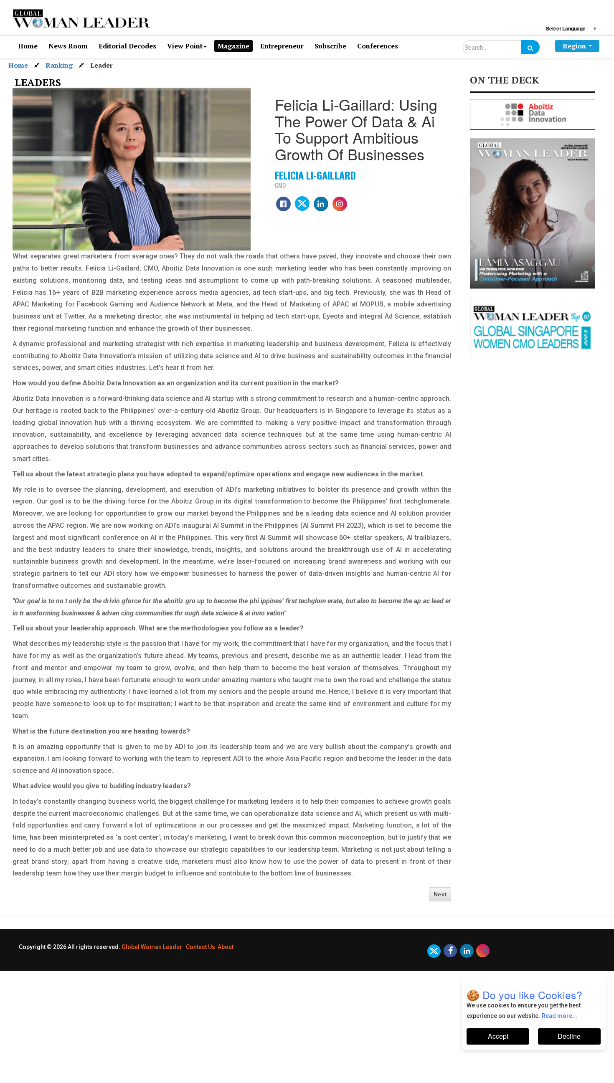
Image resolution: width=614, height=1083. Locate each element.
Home (28, 46)
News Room (68, 46)
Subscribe (330, 46)
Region (574, 46)
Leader (101, 65)
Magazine (233, 46)
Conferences (377, 46)
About (225, 947)
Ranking (59, 65)
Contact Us (200, 947)
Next (440, 894)
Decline (569, 1036)
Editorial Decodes (127, 46)
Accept (498, 1036)
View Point (185, 46)
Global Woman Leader (152, 947)
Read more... (559, 1015)
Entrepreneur (282, 46)
